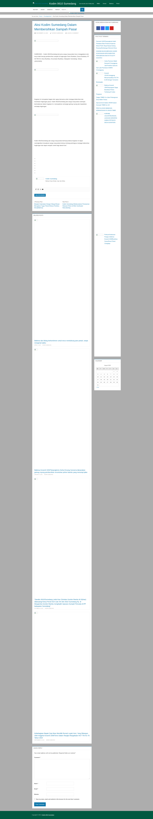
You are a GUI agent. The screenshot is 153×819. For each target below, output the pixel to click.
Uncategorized (40, 195)
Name (36, 783)
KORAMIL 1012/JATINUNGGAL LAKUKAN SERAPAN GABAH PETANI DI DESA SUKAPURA (110, 118)
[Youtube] (42, 189)
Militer (98, 3)
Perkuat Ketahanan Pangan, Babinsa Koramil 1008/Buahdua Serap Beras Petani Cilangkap (110, 239)
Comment (37, 757)
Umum (104, 3)
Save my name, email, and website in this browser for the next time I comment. (58, 799)
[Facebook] (36, 189)
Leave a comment (73, 33)
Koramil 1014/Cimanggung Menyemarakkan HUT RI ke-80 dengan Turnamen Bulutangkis (107, 78)
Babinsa (111, 3)
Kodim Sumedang (57, 33)
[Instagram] (38, 189)
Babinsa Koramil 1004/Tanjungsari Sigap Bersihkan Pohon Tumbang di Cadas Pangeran (107, 90)
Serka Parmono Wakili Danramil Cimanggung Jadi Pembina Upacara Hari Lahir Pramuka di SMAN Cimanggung (106, 65)
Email (36, 789)
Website (36, 794)
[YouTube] (112, 28)
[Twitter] (40, 189)
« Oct (97, 387)
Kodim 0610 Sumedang (62, 3)
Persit (117, 3)
